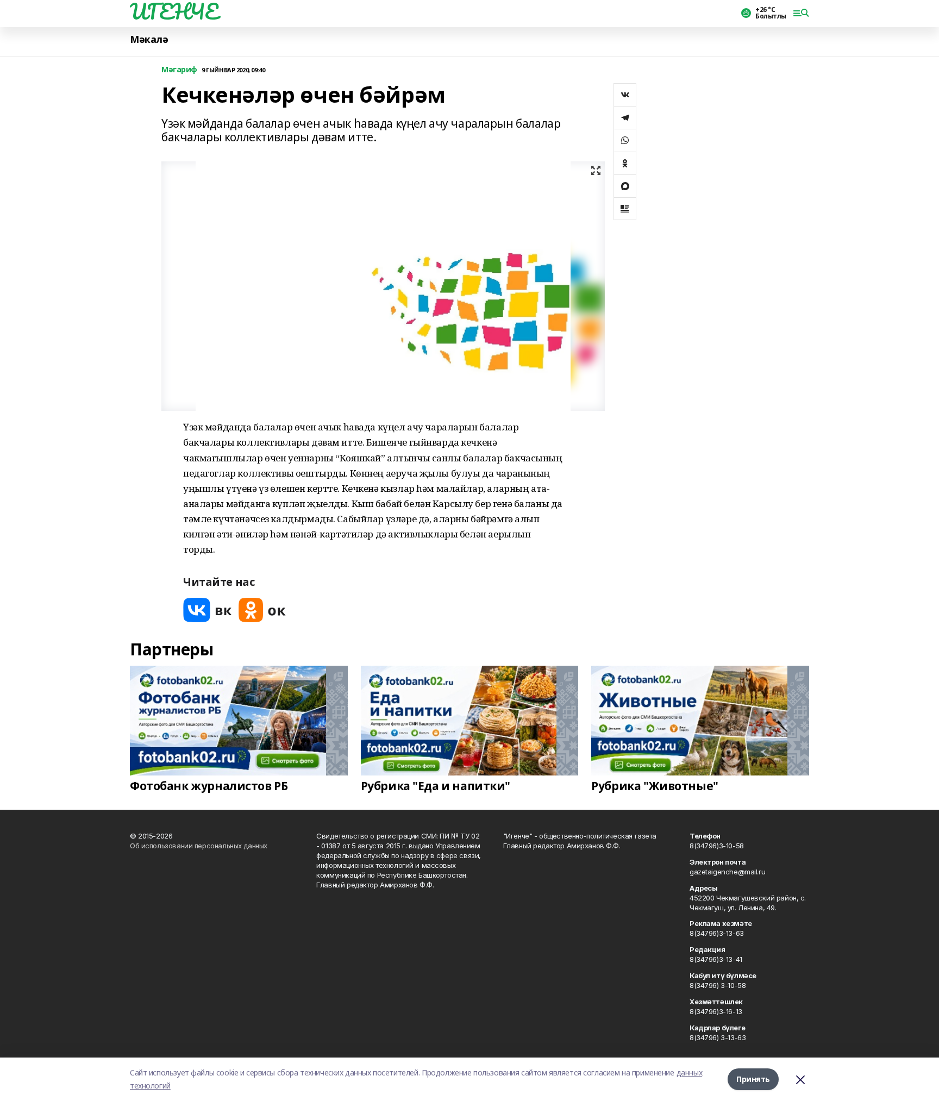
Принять (753, 1079)
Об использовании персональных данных (198, 845)
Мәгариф (179, 69)
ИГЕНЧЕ (174, 11)
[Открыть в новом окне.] (207, 610)
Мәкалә (149, 39)
